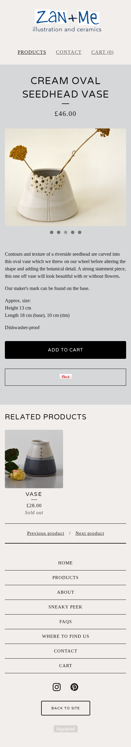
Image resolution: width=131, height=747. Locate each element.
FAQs (65, 621)
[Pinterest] (74, 687)
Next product (90, 533)
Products (32, 52)
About (65, 592)
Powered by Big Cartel (66, 728)
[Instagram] (57, 687)
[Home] (65, 22)
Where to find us (65, 636)
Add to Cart (65, 350)
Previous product (45, 533)
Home (65, 562)
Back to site (65, 708)
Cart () (102, 52)
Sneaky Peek (65, 606)
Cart (65, 665)
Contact (69, 52)
